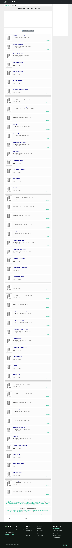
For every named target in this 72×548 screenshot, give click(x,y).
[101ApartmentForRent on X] (64, 545)
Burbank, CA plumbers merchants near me (35, 501)
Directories (56, 1)
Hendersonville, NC (11, 503)
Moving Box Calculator (56, 537)
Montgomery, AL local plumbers (12, 501)
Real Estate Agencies (40, 532)
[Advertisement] (28, 19)
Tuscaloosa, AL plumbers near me (22, 501)
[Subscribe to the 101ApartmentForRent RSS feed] (66, 545)
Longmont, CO (27, 502)
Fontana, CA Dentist (20, 510)
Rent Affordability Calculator (57, 532)
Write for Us (28, 535)
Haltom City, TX (38, 503)
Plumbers (9, 5)
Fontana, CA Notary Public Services (41, 514)
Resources (28, 532)
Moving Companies (40, 530)
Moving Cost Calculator (57, 535)
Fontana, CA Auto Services (40, 510)
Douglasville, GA (37, 502)
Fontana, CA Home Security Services (30, 510)
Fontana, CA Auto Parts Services (28, 511)
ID (40, 502)
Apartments (39, 528)
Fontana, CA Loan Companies (30, 514)
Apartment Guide (29, 530)
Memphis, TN (33, 503)
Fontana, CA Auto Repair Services (39, 511)
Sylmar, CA (22, 502)
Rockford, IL (43, 502)
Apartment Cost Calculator (57, 530)
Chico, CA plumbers (46, 501)
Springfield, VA (23, 504)
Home (48, 1)
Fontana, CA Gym (12, 514)
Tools (62, 1)
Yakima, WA (32, 504)
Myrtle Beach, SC (22, 503)
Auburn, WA (27, 504)
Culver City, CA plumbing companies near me (13, 502)
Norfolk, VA (47, 503)
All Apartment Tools (56, 528)
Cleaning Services (40, 535)
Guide (51, 1)
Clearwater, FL (32, 502)
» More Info (48, 40)
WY (34, 504)
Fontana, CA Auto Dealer (18, 511)
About (66, 1)
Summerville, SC (27, 503)
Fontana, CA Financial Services (20, 514)
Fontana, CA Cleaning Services (12, 510)
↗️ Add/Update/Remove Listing (27, 30)
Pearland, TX (43, 503)
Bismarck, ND (16, 503)
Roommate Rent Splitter (57, 533)
